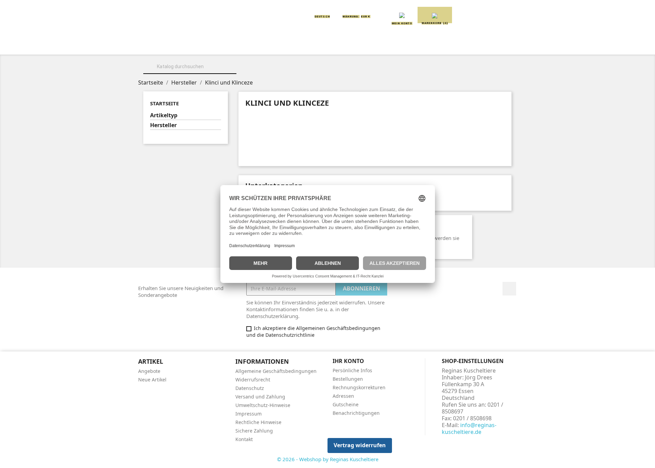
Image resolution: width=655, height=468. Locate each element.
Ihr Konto (348, 361)
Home (163, 45)
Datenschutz (249, 388)
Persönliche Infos (352, 370)
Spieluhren (483, 45)
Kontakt (244, 439)
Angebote (149, 371)
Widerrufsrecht (252, 379)
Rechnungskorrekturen (359, 387)
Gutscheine (346, 404)
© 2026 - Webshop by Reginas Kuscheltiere (327, 459)
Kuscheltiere (244, 45)
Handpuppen (375, 45)
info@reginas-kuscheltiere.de (469, 428)
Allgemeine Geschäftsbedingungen (276, 371)
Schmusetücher (429, 45)
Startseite (164, 103)
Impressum (248, 413)
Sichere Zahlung (254, 430)
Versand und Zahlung (260, 396)
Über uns (198, 45)
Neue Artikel (152, 379)
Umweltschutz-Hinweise (262, 405)
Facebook (509, 289)
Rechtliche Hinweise (258, 422)
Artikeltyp (163, 115)
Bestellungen (348, 379)
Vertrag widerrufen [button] (360, 445)
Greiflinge (327, 45)
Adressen (343, 396)
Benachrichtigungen (356, 413)
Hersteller (163, 125)
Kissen (288, 45)
